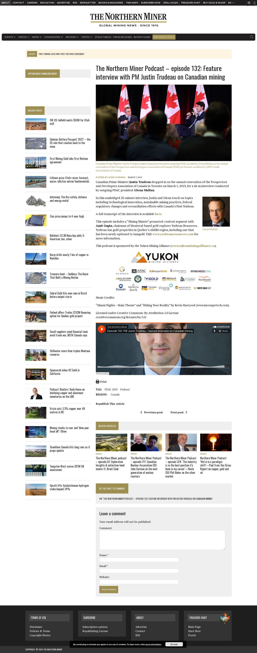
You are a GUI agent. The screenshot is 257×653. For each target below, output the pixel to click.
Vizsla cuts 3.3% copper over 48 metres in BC (67, 410)
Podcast (125, 389)
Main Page (194, 627)
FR (252, 5)
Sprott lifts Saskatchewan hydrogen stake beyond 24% (69, 487)
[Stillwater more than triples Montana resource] (35, 358)
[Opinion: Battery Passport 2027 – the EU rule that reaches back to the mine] (35, 147)
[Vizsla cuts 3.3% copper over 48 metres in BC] (35, 416)
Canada (115, 394)
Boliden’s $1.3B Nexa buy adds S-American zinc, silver (67, 237)
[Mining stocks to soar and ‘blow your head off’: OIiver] (35, 435)
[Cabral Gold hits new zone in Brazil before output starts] (35, 301)
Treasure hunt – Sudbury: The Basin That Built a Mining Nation (69, 276)
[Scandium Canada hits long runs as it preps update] (35, 454)
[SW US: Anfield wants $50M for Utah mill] (35, 128)
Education (47, 2)
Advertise (63, 2)
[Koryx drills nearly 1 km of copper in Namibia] (35, 262)
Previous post (153, 412)
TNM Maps (132, 2)
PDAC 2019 (111, 389)
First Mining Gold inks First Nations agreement (69, 160)
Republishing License (95, 631)
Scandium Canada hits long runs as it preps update (70, 449)
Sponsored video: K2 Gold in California (65, 372)
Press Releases (122, 37)
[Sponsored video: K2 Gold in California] (35, 378)
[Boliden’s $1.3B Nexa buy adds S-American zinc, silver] (35, 243)
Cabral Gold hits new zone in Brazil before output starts (68, 295)
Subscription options (95, 627)
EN (229, 2)
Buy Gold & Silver (214, 2)
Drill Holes (170, 2)
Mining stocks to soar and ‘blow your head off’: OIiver (69, 430)
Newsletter (88, 2)
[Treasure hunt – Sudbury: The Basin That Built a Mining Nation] (35, 281)
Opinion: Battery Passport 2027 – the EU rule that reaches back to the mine (70, 143)
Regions (71, 37)
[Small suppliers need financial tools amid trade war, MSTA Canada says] (35, 339)
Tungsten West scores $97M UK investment (67, 468)
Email (103, 566)
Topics (85, 37)
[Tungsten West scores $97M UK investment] (35, 474)
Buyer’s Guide (142, 37)
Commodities (52, 37)
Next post (177, 412)
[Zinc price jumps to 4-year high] (35, 224)
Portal (192, 635)
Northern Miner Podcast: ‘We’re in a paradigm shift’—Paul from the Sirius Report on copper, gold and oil (215, 465)
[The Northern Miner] (128, 19)
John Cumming (117, 177)
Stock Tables (103, 37)
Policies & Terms (40, 631)
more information (153, 644)
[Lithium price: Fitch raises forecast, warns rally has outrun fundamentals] (35, 185)
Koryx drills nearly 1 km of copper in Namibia (69, 257)
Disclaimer (36, 627)
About (5, 2)
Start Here (194, 631)
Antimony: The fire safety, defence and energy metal (68, 199)
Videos (22, 37)
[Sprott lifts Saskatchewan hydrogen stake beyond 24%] (35, 493)
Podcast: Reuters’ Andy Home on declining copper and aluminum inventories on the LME (67, 393)
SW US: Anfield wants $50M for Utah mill (70, 122)
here (158, 214)
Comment (105, 528)
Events (9, 37)
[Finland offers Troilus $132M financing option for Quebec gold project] (35, 320)
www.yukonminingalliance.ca (193, 246)
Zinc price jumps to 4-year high (67, 216)
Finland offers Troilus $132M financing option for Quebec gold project (70, 314)
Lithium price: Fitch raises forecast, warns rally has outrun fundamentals (69, 180)
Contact (18, 2)
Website (104, 577)
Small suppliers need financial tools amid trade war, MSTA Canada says (69, 333)
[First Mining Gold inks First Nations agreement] (35, 166)
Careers (32, 2)
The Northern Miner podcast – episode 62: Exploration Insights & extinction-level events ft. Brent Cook (111, 463)
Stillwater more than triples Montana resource (70, 353)
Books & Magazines (110, 2)
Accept (174, 644)
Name (103, 555)
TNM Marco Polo (164, 37)
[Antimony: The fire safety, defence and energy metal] (35, 204)
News (35, 37)
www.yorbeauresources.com (173, 234)
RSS (75, 2)
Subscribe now (150, 2)
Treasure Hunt (190, 2)
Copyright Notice (40, 635)
